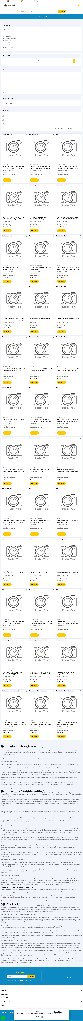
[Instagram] (64, 977)
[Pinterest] (61, 977)
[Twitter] (58, 977)
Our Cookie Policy (46, 1013)
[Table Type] (6, 128)
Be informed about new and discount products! (20, 980)
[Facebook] (54, 977)
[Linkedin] (70, 977)
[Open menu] (2, 6)
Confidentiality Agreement (32, 1013)
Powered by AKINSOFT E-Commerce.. (12, 1012)
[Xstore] (11, 6)
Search (63, 11)
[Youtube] (67, 977)
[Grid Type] (3, 128)
